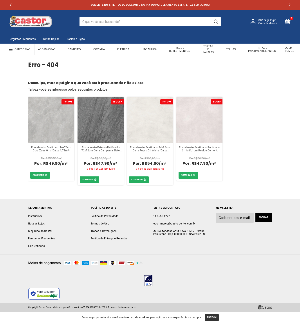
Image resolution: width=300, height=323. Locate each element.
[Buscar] (215, 22)
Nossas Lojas (36, 223)
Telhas (231, 49)
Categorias (22, 49)
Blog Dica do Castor (40, 231)
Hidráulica (149, 49)
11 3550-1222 (161, 216)
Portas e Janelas (208, 49)
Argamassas (46, 49)
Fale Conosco (36, 246)
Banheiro (74, 49)
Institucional (35, 216)
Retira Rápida (51, 39)
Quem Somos (289, 49)
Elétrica (123, 49)
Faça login (270, 20)
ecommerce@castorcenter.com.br (174, 223)
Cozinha (99, 49)
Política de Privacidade (104, 216)
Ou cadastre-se (267, 23)
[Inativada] (148, 281)
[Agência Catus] (265, 307)
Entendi (212, 317)
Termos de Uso (100, 223)
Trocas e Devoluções (104, 231)
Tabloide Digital (76, 39)
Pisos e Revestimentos (179, 49)
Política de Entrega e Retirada (109, 238)
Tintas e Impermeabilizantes (262, 49)
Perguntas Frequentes (22, 39)
